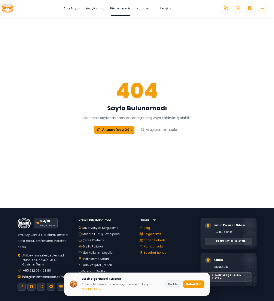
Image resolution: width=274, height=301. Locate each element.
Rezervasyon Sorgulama (100, 228)
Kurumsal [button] (144, 8)
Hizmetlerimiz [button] (120, 8)
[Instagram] (22, 287)
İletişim (165, 8)
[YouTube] (61, 287)
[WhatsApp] (237, 8)
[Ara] (225, 8)
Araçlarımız (95, 8)
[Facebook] (31, 287)
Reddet (173, 284)
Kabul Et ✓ (193, 284)
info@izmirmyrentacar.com (43, 277)
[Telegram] (249, 8)
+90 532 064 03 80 (37, 270)
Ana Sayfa (72, 8)
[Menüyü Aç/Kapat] (262, 8)
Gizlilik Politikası (92, 289)
